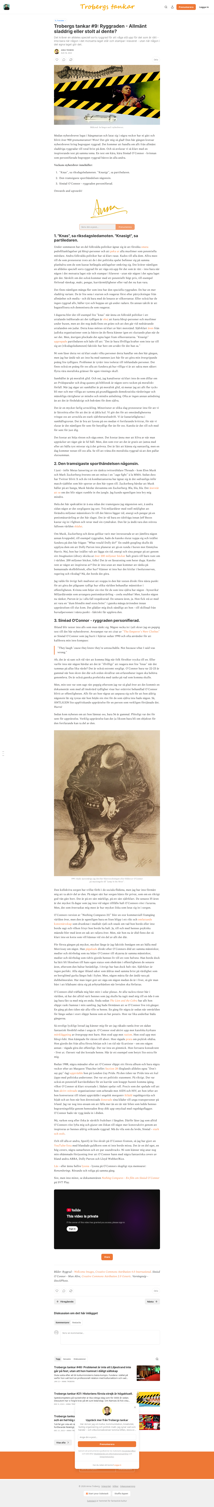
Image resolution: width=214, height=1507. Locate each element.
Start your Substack (98, 1493)
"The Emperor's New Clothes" (141, 632)
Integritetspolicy (107, 1456)
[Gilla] (57, 60)
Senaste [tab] (67, 1359)
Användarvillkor (129, 1451)
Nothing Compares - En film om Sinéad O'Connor (130, 1178)
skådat (78, 526)
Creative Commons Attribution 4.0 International (123, 1272)
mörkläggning (62, 1035)
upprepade (60, 341)
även (150, 328)
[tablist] (68, 1322)
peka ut (114, 251)
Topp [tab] (58, 1359)
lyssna (85, 1166)
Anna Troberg (67, 50)
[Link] (50, 238)
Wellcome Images (84, 1272)
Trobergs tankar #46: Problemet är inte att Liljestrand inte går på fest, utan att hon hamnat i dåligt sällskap (92, 1369)
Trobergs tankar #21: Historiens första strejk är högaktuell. (93, 1393)
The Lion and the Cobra (123, 1001)
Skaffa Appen (121, 1493)
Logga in (204, 7)
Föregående (67, 1301)
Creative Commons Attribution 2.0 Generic (106, 1276)
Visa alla (61, 1442)
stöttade (72, 1091)
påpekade (91, 949)
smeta (144, 247)
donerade (106, 1100)
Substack (91, 1500)
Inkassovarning (127, 1486)
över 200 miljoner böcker (110, 556)
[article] (107, 1376)
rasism (128, 1035)
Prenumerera (186, 7)
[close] (135, 1407)
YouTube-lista (63, 1145)
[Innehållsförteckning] (3, 753)
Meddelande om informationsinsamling (111, 1453)
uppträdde (76, 1073)
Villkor (116, 1486)
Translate (60, 20)
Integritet (106, 1486)
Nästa (150, 1301)
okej (105, 319)
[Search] (166, 7)
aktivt (63, 1091)
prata (129, 1039)
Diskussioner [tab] (80, 1359)
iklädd (128, 1095)
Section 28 (111, 1069)
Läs (56, 1166)
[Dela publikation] (172, 7)
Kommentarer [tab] (62, 1322)
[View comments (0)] (64, 60)
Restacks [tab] (76, 1322)
